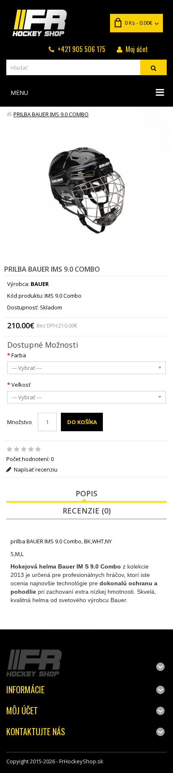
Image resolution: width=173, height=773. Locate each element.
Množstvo (19, 422)
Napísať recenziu (35, 469)
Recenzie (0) (87, 511)
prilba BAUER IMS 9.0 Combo (51, 114)
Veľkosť (21, 384)
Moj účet (137, 49)
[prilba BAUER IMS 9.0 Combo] (87, 190)
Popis (86, 493)
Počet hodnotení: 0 (30, 459)
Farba (18, 355)
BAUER (40, 284)
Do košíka (82, 422)
